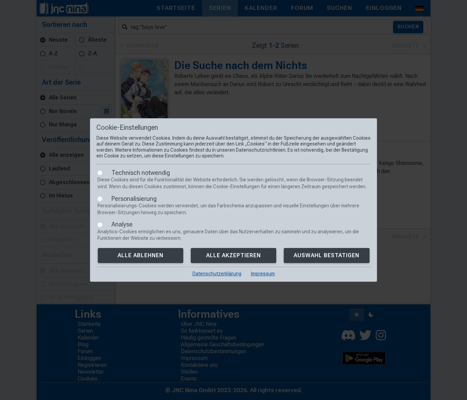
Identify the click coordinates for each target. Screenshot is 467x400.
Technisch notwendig (140, 172)
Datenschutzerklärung (216, 273)
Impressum (263, 273)
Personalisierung (134, 198)
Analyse (122, 224)
